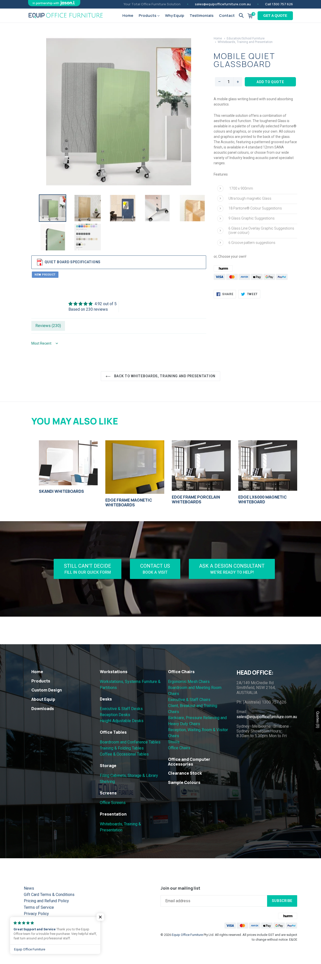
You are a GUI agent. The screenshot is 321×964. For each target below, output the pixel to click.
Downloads (42, 708)
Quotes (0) (318, 719)
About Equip (43, 699)
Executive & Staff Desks (121, 708)
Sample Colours (184, 782)
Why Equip (174, 15)
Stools (174, 741)
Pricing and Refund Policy (46, 900)
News (29, 888)
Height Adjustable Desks (121, 720)
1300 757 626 (282, 4)
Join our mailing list (180, 888)
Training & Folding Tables (122, 748)
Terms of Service (39, 907)
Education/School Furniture (246, 38)
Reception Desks (115, 714)
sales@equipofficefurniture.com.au (223, 4)
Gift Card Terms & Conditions (49, 894)
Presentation (113, 814)
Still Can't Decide (87, 569)
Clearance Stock (185, 773)
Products (148, 15)
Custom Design (46, 690)
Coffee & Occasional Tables (124, 754)
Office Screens (113, 802)
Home (127, 15)
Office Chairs (181, 671)
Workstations (113, 671)
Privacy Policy (36, 913)
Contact (227, 15)
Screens (108, 793)
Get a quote (275, 16)
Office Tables (113, 732)
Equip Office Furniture (187, 935)
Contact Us (155, 569)
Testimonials (201, 15)
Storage (108, 765)
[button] (100, 917)
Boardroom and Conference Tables (130, 742)
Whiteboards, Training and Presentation (245, 42)
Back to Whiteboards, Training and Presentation (164, 376)
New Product (45, 274)
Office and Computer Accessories (189, 762)
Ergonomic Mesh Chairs (189, 681)
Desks (106, 699)
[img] (92, 304)
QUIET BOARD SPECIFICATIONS (73, 262)
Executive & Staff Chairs (189, 699)
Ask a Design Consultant (232, 569)
